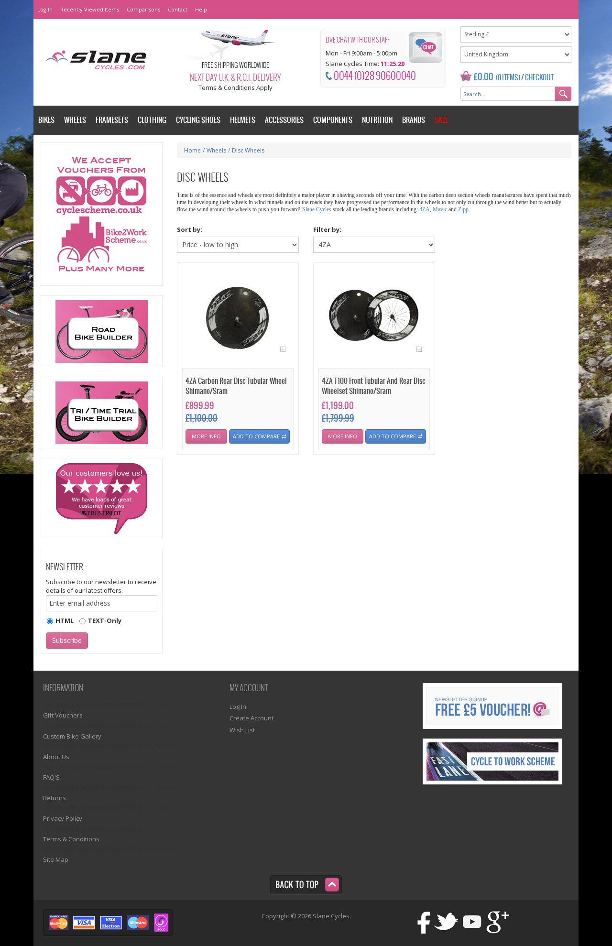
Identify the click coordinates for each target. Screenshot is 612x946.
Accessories (284, 120)
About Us (56, 756)
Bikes (46, 120)
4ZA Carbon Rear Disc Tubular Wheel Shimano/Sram (236, 386)
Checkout (539, 78)
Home (192, 150)
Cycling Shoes (198, 120)
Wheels (216, 150)
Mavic (440, 209)
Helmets (242, 120)
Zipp (463, 209)
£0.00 (483, 77)
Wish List (242, 730)
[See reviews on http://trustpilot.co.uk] (102, 498)
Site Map (55, 859)
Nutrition (377, 120)
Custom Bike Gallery (72, 736)
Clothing (152, 120)
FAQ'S (51, 777)
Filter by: (327, 229)
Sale (441, 120)
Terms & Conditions (71, 839)
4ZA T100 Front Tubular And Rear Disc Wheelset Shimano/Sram (374, 386)
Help (201, 9)
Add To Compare (256, 436)
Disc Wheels (248, 150)
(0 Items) (508, 78)
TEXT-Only (104, 620)
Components (332, 120)
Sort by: (189, 229)
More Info (206, 436)
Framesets (112, 120)
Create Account (251, 718)
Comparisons (143, 9)
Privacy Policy (62, 818)
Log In (45, 9)
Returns (54, 798)
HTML (64, 620)
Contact (177, 9)
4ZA (424, 209)
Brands (413, 120)
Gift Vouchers (63, 715)
